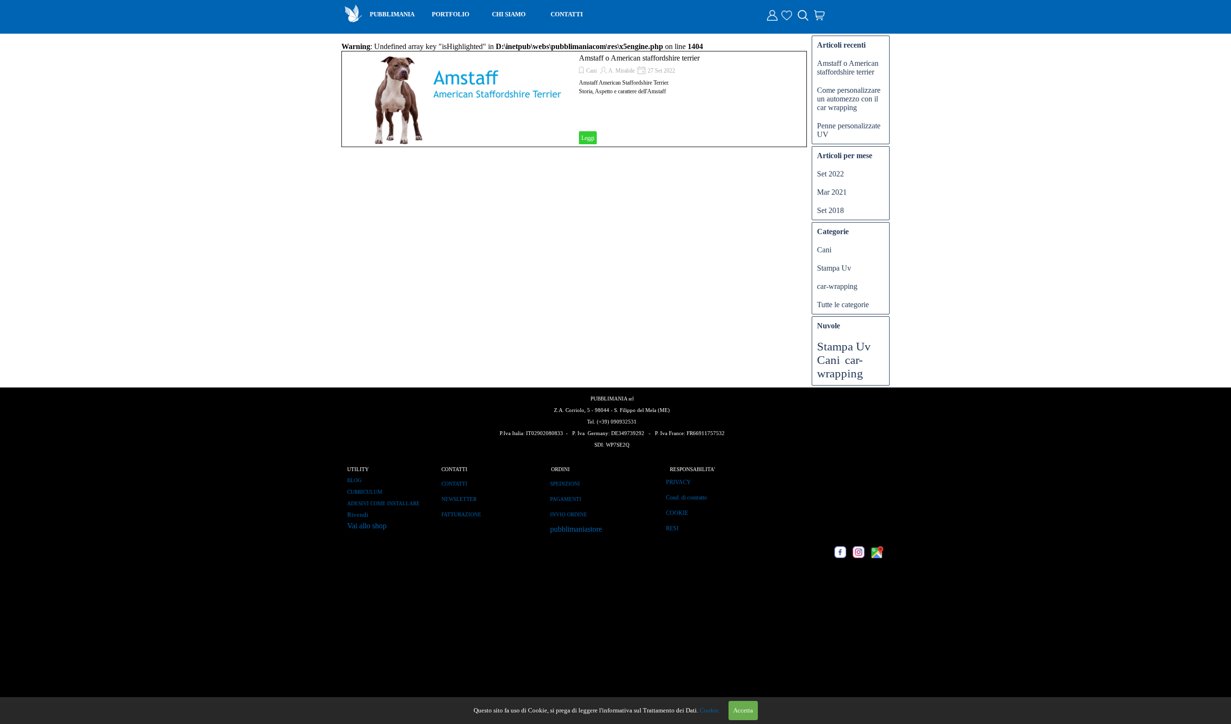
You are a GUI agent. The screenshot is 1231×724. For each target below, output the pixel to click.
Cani (591, 70)
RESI (672, 528)
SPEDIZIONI (565, 484)
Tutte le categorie (843, 304)
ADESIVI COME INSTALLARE (383, 503)
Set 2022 (830, 174)
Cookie (709, 710)
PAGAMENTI (565, 499)
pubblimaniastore (576, 529)
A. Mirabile (621, 70)
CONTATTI (567, 14)
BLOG (354, 480)
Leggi (587, 138)
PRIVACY (678, 482)
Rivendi (357, 514)
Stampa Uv (834, 268)
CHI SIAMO (509, 14)
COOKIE (677, 513)
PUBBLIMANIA (392, 14)
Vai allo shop (367, 526)
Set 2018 (830, 210)
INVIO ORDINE (568, 514)
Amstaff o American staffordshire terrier (639, 58)
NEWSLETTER (459, 499)
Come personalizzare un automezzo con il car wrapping (848, 99)
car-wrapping (837, 286)
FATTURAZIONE (461, 514)
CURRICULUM (364, 492)
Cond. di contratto (686, 497)
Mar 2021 (832, 192)
